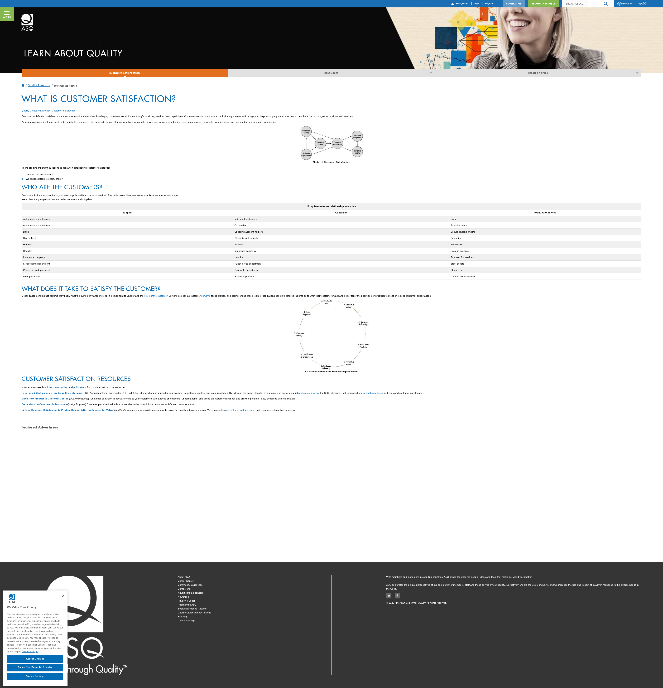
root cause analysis (308, 393)
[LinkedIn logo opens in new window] (388, 595)
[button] (605, 3)
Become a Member (544, 3)
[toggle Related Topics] (637, 73)
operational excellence (370, 393)
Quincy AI (627, 3)
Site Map (183, 616)
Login (476, 3)
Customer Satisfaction (124, 73)
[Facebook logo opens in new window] (397, 595)
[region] (35, 638)
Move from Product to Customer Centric (45, 398)
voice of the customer (155, 295)
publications (79, 387)
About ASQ (184, 576)
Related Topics (538, 73)
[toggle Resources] (431, 73)
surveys (205, 295)
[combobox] (575, 3)
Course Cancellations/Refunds (194, 612)
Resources (331, 73)
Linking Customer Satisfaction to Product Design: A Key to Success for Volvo (67, 410)
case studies (60, 387)
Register (489, 3)
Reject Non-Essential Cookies (35, 667)
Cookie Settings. (30, 651)
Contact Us (513, 3)
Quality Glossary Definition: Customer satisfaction (48, 110)
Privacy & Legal (186, 600)
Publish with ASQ (187, 604)
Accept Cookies (35, 658)
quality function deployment (240, 410)
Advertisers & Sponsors (190, 592)
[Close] (63, 595)
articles (48, 387)
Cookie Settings (186, 620)
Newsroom (184, 596)
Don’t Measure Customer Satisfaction (44, 404)
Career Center (186, 580)
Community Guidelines (190, 584)
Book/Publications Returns (192, 608)
